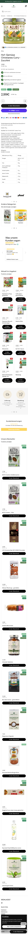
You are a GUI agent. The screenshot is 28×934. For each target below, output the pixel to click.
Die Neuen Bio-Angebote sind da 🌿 (14, 1)
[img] (14, 243)
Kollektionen (9, 15)
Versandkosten (11, 69)
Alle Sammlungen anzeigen (8, 206)
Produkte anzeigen (6, 274)
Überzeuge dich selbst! (11, 244)
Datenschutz (4, 911)
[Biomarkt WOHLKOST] (13, 6)
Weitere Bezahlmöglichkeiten (14, 113)
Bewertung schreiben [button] (14, 429)
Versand (3, 913)
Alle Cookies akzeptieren (14, 926)
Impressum (3, 910)
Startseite (3, 15)
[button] (25, 6)
